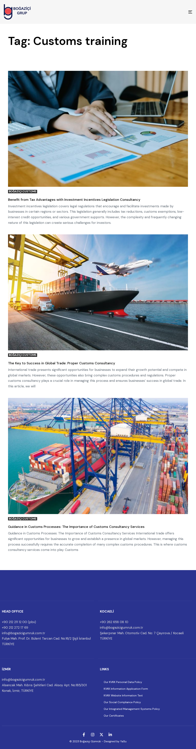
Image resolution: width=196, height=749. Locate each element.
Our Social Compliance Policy (122, 702)
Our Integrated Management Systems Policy (132, 709)
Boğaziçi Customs (23, 191)
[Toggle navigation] (160, 12)
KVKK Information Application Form (126, 688)
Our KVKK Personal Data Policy (123, 682)
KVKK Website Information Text (123, 695)
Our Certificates (114, 715)
